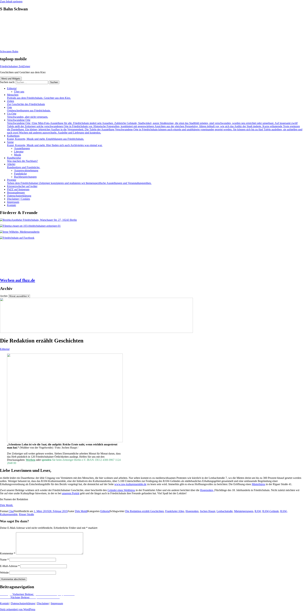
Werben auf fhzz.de (17, 280)
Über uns (19, 91)
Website (4, 572)
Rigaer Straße (26, 514)
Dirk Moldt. (6, 505)
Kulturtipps (45, 137)
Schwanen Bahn (9, 51)
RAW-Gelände (270, 511)
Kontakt (11, 205)
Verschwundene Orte (154, 126)
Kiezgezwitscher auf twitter (22, 186)
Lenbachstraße (225, 511)
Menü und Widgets (10, 78)
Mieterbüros (258, 484)
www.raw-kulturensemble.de (130, 484)
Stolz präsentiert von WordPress (17, 609)
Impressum (13, 202)
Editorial (11, 88)
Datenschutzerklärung (19, 195)
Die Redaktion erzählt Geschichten (144, 511)
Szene (54, 144)
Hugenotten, (207, 490)
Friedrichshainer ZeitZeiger (15, 66)
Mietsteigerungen (243, 511)
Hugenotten (192, 511)
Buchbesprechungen (25, 176)
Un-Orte (27, 115)
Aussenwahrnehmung (26, 170)
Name (4, 559)
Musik (17, 154)
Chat (11, 511)
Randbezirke (22, 159)
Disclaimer (43, 603)
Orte (29, 109)
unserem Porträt (70, 493)
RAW (258, 511)
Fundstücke (20, 173)
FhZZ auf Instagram (18, 189)
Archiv (4, 295)
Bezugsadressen (16, 192)
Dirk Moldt (81, 511)
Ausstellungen (22, 148)
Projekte (79, 181)
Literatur (18, 151)
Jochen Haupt (207, 511)
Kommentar (7, 553)
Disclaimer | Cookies (18, 198)
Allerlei (23, 166)
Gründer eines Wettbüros (121, 490)
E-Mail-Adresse (10, 566)
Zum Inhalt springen (11, 1)
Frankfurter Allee (174, 511)
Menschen (39, 96)
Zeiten (26, 103)
